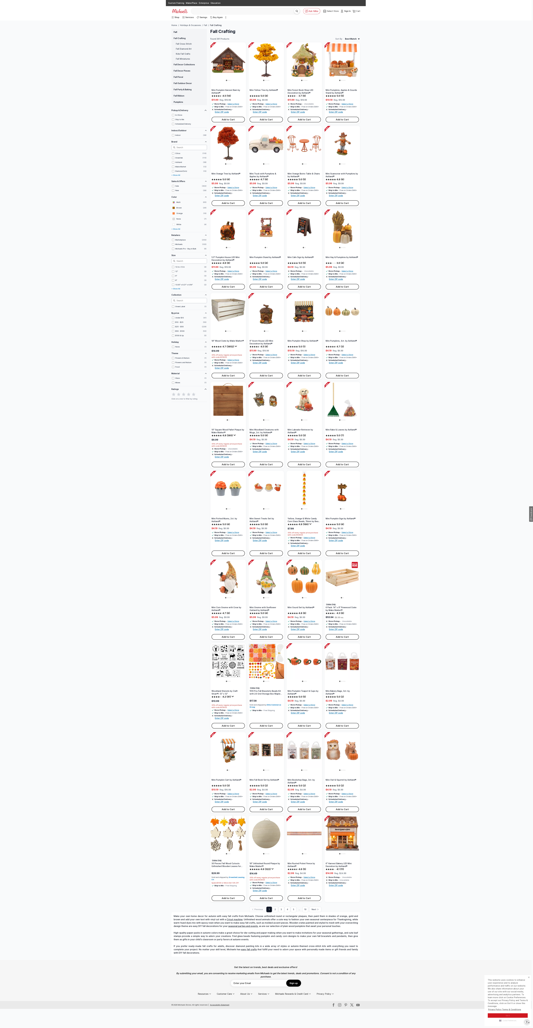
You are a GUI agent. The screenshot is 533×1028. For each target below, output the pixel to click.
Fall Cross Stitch (184, 44)
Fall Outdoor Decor (183, 83)
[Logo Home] (179, 11)
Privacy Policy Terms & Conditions (504, 1009)
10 (305, 909)
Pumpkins (178, 102)
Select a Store (233, 104)
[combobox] (243, 11)
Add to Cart (228, 119)
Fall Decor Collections (184, 64)
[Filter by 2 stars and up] (178, 394)
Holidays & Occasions (190, 25)
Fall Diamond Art (184, 49)
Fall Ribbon (179, 96)
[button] (508, 1020)
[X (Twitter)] (352, 1005)
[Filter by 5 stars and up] (193, 394)
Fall (205, 25)
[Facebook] (333, 1005)
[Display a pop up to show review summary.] (236, 347)
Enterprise (204, 3)
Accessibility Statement (219, 1005)
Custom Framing (176, 3)
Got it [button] (508, 1016)
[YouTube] (358, 1005)
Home (174, 25)
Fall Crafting (180, 38)
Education (215, 3)
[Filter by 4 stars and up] (188, 394)
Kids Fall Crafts (183, 54)
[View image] (226, 80)
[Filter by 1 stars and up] (173, 394)
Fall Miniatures (183, 59)
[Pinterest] (346, 1005)
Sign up (294, 983)
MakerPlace (191, 3)
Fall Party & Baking (183, 89)
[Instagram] (339, 1005)
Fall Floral (178, 77)
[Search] (297, 11)
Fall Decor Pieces (182, 71)
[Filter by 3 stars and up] (183, 394)
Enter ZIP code (222, 112)
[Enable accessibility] (527, 1022)
